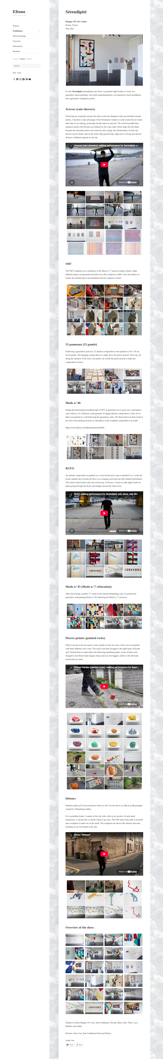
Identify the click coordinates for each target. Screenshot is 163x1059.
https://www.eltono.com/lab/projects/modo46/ (85, 427)
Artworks (16, 41)
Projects (16, 26)
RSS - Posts (17, 73)
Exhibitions (18, 31)
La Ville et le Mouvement (131, 805)
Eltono (19, 11)
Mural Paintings (19, 36)
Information (17, 46)
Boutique (16, 51)
